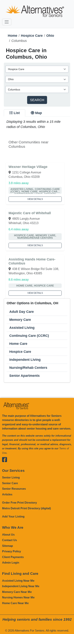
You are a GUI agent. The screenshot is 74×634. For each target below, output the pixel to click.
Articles (7, 494)
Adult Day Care (21, 312)
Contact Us (9, 540)
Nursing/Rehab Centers (28, 368)
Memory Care (20, 320)
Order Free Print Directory (19, 502)
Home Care (18, 344)
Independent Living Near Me (20, 586)
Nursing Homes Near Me (18, 597)
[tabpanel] (37, 250)
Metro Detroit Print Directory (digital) (26, 508)
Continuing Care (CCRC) (29, 336)
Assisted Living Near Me (18, 580)
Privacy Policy (11, 551)
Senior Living (11, 477)
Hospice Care (32, 36)
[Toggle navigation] (6, 22)
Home (12, 36)
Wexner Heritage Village (28, 167)
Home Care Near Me (15, 603)
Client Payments (13, 557)
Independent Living (25, 360)
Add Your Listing (13, 516)
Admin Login (10, 562)
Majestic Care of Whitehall (30, 213)
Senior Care (10, 483)
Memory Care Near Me (17, 591)
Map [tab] (38, 113)
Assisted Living (22, 328)
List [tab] (17, 113)
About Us (8, 534)
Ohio (50, 36)
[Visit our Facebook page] (5, 459)
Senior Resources (14, 488)
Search (37, 100)
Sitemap (7, 545)
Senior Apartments (24, 376)
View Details (35, 199)
